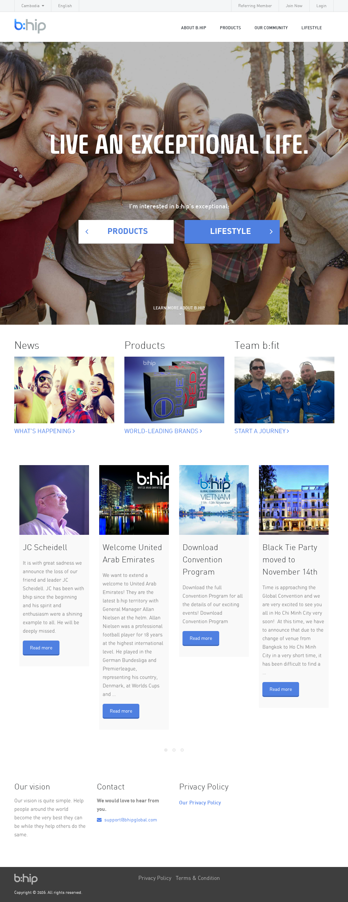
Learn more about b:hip (179, 308)
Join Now (294, 6)
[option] (64, 388)
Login (321, 6)
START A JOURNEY (260, 431)
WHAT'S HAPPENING (43, 431)
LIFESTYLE (311, 28)
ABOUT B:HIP (193, 28)
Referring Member (255, 6)
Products (230, 28)
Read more (41, 648)
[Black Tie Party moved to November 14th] (294, 500)
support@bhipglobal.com (130, 820)
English (65, 6)
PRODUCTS (127, 231)
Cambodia (30, 6)
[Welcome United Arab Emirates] (134, 500)
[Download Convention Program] (214, 500)
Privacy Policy (154, 878)
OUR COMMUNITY (271, 28)
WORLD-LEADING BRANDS (162, 431)
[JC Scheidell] (54, 500)
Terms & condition (198, 878)
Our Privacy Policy (200, 802)
